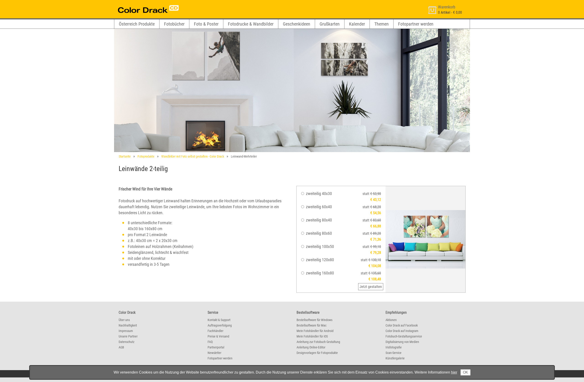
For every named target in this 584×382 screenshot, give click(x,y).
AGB (121, 347)
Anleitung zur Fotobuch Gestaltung (318, 342)
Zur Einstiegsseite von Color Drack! (139, 4)
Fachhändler (215, 331)
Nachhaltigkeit (128, 325)
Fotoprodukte (146, 156)
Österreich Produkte (137, 24)
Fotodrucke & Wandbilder (251, 24)
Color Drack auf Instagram (402, 331)
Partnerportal (216, 347)
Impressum (126, 331)
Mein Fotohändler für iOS (312, 336)
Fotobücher (174, 24)
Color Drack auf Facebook (402, 325)
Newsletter (214, 353)
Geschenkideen (296, 24)
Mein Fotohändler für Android (315, 331)
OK (465, 372)
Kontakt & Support (219, 320)
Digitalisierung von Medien (402, 342)
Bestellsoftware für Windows (314, 320)
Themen (381, 24)
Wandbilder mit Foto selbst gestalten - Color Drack (192, 156)
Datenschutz (126, 342)
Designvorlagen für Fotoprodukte (317, 353)
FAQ (210, 342)
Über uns (124, 320)
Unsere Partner (128, 336)
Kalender (357, 24)
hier (454, 372)
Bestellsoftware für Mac (311, 325)
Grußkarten (330, 24)
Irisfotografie (394, 347)
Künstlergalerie (395, 358)
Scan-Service (394, 353)
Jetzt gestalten (371, 287)
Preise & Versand (218, 336)
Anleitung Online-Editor (311, 347)
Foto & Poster (206, 24)
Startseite (125, 156)
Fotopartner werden (415, 24)
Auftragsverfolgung (220, 325)
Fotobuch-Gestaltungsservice (404, 336)
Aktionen (391, 320)
